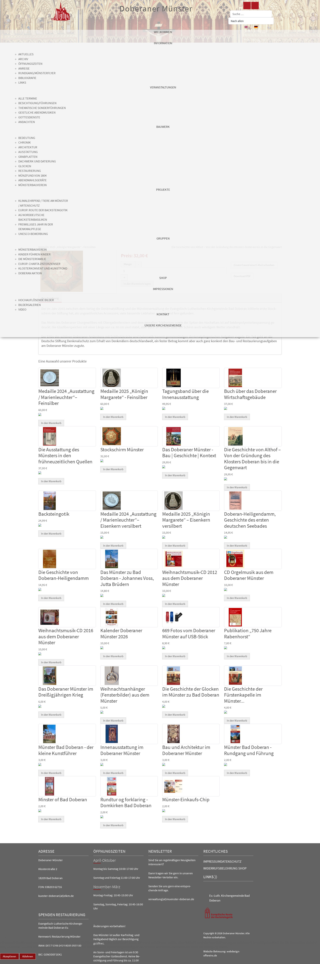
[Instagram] (255, 5)
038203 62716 (53, 887)
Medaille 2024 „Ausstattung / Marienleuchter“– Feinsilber (66, 397)
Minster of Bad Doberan (62, 799)
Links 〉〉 (210, 876)
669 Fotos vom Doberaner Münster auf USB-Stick (188, 633)
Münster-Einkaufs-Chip (185, 799)
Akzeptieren (9, 956)
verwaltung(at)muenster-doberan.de (171, 899)
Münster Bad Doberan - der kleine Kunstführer (66, 750)
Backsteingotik (53, 514)
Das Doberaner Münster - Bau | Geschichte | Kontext (189, 452)
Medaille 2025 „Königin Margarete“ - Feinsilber (124, 394)
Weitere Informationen (152, 962)
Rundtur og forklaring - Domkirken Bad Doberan (125, 802)
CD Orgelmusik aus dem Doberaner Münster (248, 575)
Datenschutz (230, 861)
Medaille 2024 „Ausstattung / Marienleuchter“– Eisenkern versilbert (128, 520)
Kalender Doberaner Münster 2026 (121, 633)
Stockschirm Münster (122, 449)
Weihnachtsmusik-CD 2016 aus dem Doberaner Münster (65, 636)
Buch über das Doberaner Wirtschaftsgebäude (250, 394)
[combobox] (251, 13)
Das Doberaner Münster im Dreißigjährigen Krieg (65, 692)
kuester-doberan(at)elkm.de (56, 896)
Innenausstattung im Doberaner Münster (121, 750)
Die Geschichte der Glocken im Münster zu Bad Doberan (190, 692)
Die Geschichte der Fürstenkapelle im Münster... (243, 695)
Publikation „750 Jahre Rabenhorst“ (247, 633)
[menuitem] (163, 35)
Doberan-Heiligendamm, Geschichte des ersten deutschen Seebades (250, 520)
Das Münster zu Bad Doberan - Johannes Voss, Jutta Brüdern (127, 578)
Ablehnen (27, 956)
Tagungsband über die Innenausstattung (185, 394)
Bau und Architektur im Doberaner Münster (186, 750)
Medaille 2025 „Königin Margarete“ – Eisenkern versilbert (186, 520)
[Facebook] (247, 5)
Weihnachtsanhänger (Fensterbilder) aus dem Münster (124, 695)
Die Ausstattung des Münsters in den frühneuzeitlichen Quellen (65, 455)
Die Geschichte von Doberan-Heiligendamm (63, 575)
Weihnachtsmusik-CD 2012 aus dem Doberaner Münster (189, 578)
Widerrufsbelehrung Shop (224, 868)
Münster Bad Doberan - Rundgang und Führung (249, 750)
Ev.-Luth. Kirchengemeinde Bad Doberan (229, 898)
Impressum (211, 861)
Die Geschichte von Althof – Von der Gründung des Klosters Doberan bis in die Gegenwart (252, 458)
